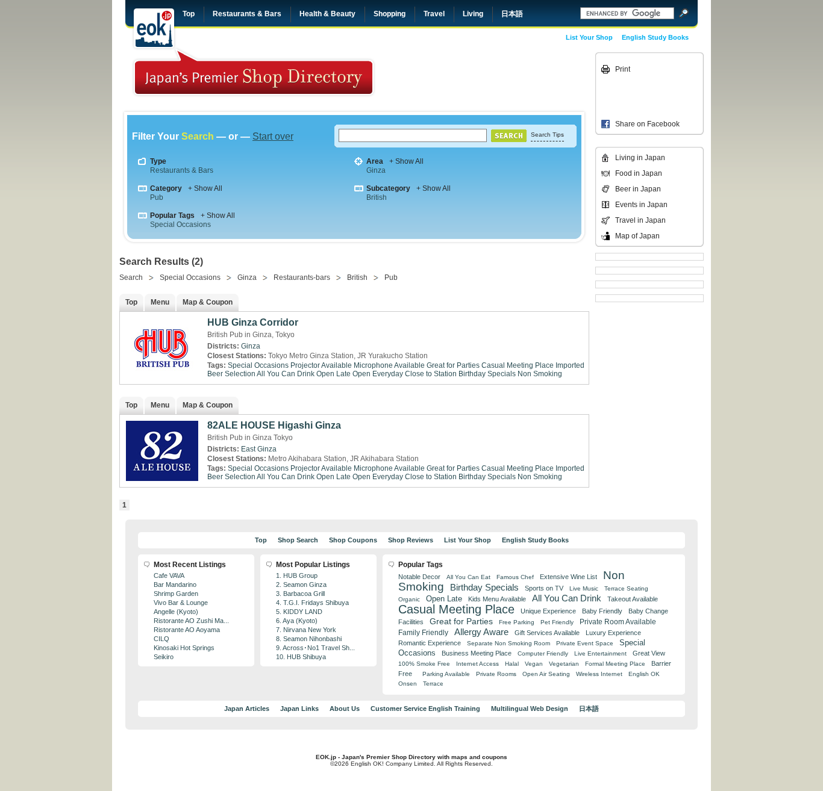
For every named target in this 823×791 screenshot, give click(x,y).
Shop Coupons (353, 540)
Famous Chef (515, 577)
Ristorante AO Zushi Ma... (191, 620)
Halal (512, 663)
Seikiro (164, 656)
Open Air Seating (546, 674)
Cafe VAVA (169, 575)
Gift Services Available (547, 632)
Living (473, 14)
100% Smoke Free (424, 663)
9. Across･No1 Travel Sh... (315, 647)
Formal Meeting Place (615, 663)
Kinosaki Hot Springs (184, 647)
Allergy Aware (481, 632)
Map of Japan (637, 236)
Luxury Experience (613, 632)
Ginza (376, 170)
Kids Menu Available (497, 599)
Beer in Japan (638, 189)
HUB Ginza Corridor (252, 322)
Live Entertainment (600, 653)
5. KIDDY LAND (299, 611)
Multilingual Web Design (529, 708)
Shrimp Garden (176, 593)
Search (131, 277)
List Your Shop (589, 37)
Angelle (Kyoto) (176, 611)
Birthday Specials (487, 374)
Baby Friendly (602, 611)
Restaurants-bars (302, 277)
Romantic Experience (429, 643)
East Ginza (259, 449)
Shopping (389, 14)
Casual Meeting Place (517, 365)
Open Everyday (377, 374)
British (376, 197)
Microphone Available (389, 365)
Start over (272, 136)
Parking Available (446, 674)
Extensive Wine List (568, 576)
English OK (644, 674)
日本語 (512, 14)
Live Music (583, 588)
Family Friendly (423, 632)
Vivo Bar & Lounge (181, 602)
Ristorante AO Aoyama (187, 629)
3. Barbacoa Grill (300, 593)
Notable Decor (419, 576)
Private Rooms (496, 674)
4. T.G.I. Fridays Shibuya (312, 602)
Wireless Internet (599, 674)
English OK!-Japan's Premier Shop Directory (253, 72)
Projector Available (321, 365)
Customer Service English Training (425, 708)
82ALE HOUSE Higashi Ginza (274, 425)
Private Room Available (618, 622)
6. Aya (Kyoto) (297, 620)
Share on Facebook (647, 124)
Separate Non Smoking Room (508, 643)
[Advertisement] (509, 79)
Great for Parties (453, 365)
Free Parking (516, 622)
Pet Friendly (557, 622)
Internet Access (477, 663)
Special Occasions (180, 224)
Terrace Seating (626, 588)
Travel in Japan (640, 220)
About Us (345, 708)
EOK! (154, 28)
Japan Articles (246, 708)
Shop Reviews (410, 540)
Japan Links (299, 708)
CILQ (161, 638)
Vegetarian (564, 663)
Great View (649, 653)
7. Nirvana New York (306, 629)
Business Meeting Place (477, 653)
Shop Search (298, 540)
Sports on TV (544, 588)
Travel (434, 14)
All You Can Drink (285, 374)
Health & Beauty (327, 14)
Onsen (407, 683)
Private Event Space (584, 643)
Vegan (534, 663)
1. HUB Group (297, 575)
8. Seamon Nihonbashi (309, 638)
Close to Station (431, 374)
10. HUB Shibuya (301, 656)
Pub (156, 197)
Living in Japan (640, 158)
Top (189, 14)
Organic (409, 599)
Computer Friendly (543, 653)
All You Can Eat (468, 577)
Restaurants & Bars (247, 14)
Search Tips (547, 134)
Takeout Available (632, 599)
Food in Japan (638, 173)
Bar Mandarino (175, 584)
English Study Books (655, 37)
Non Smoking (540, 374)
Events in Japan (641, 204)
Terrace (433, 683)
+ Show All (406, 161)
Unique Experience (548, 611)
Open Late (333, 374)
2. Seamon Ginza (301, 584)
